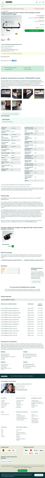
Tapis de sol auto (4, 404)
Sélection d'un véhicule (39, 8)
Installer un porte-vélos (5, 414)
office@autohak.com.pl (29, 364)
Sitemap (18, 437)
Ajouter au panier (35, 30)
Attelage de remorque (20, 400)
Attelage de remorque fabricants (37, 401)
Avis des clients (19, 429)
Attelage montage (35, 405)
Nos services (34, 412)
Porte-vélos (3, 401)
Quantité (37, 27)
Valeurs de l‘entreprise (20, 419)
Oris (2, 433)
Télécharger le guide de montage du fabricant (12, 260)
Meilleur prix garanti (35, 421)
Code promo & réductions (21, 415)
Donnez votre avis (36, 281)
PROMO (2, 407)
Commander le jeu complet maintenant (10, 114)
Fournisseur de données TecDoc (22, 418)
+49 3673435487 (27, 357)
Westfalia (2, 436)
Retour (3, 6)
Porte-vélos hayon (20, 404)
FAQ (32, 417)
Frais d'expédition (35, 419)
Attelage (2, 400)
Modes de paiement (35, 422)
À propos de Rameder (22, 412)
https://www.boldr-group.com (30, 355)
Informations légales (21, 427)
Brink (2, 429)
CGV (17, 431)
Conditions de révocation (21, 432)
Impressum (18, 436)
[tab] (3, 40)
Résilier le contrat (22, 470)
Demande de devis (35, 415)
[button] (40, 2)
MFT (2, 432)
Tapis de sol (18, 406)
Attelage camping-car (35, 400)
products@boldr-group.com (30, 354)
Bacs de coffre (3, 406)
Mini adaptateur (5, 244)
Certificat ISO (19, 414)
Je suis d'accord (39, 475)
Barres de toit (19, 401)
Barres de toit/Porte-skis (5, 403)
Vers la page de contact (22, 389)
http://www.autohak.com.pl (30, 366)
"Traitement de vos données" (9, 476)
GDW (2, 431)
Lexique (33, 407)
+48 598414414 (27, 367)
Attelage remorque (36, 398)
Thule (2, 435)
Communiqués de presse (21, 417)
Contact (33, 414)
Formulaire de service (35, 418)
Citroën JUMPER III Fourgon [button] (8, 299)
